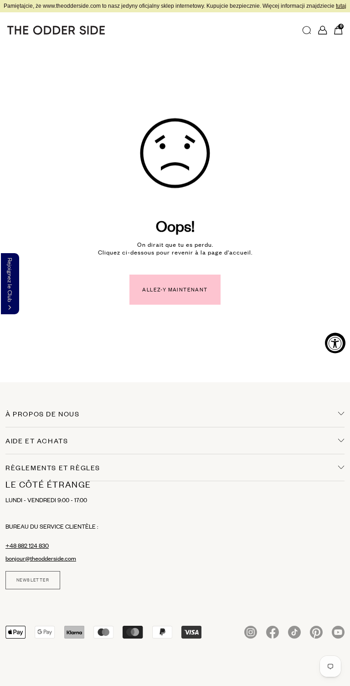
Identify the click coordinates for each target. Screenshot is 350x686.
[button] (10, 283)
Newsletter (32, 580)
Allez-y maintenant (174, 289)
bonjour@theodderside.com (40, 558)
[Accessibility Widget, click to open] (335, 343)
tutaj (341, 6)
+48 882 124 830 (27, 545)
